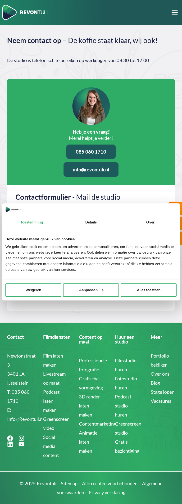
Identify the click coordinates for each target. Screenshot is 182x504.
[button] (175, 12)
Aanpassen (88, 290)
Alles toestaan (148, 290)
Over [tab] (150, 222)
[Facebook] (10, 438)
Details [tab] (91, 222)
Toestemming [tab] (31, 222)
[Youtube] (21, 444)
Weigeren (33, 290)
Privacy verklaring (107, 492)
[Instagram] (21, 438)
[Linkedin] (10, 444)
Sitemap (69, 483)
